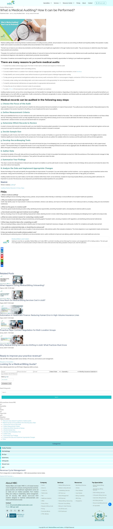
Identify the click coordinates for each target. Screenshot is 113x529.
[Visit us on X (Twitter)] (15, 510)
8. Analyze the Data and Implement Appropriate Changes (18, 437)
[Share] (55, 265)
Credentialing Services (64, 490)
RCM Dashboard (63, 511)
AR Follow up (62, 493)
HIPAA (42, 500)
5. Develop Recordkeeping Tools (11, 432)
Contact (90, 3)
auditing (12, 185)
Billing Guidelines (80, 495)
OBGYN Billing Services (99, 492)
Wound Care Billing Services (100, 503)
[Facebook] (55, 248)
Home (42, 485)
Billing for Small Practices (65, 506)
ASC (3, 467)
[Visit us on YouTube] (22, 510)
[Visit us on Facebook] (7, 510)
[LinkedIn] (55, 251)
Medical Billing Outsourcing (65, 500)
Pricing (78, 3)
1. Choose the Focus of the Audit (11, 424)
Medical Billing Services (64, 485)
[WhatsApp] (55, 261)
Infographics (79, 500)
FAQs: (4, 439)
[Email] (55, 253)
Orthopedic (5, 461)
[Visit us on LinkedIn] (18, 510)
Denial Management (63, 495)
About (84, 3)
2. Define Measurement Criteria (11, 426)
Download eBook (45, 511)
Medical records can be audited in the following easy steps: (19, 422)
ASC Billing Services (98, 500)
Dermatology (6, 451)
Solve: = (5, 376)
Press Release (79, 490)
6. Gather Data (6, 433)
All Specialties (96, 505)
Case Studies (79, 493)
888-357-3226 (101, 3)
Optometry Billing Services (99, 497)
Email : (19, 505)
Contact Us (44, 490)
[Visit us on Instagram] (11, 510)
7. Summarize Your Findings (10, 435)
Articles (77, 487)
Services (56, 3)
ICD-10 (11, 89)
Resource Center (67, 3)
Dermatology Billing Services (98, 489)
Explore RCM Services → (7, 476)
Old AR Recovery (63, 508)
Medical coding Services (65, 487)
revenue (79, 71)
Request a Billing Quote (47, 506)
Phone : (12, 507)
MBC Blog (78, 498)
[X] (55, 263)
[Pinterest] (55, 256)
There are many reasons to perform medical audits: (16, 421)
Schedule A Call (6, 383)
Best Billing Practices (81, 485)
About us (43, 487)
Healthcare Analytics (46, 498)
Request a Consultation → (7, 362)
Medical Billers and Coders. (56, 527)
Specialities (46, 3)
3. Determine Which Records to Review (13, 428)
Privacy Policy (44, 503)
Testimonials (44, 493)
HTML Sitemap (45, 513)
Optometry (5, 457)
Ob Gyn (4, 454)
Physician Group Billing (64, 503)
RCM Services (62, 498)
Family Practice (6, 448)
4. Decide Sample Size (8, 430)
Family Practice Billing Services (98, 486)
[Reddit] (55, 258)
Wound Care (5, 464)
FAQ (42, 495)
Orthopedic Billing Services (100, 495)
